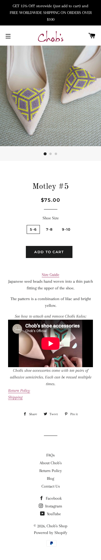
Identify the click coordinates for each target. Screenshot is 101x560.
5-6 (33, 229)
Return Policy (50, 470)
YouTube (53, 513)
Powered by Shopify (50, 532)
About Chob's (51, 462)
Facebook (53, 498)
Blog (50, 478)
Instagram (53, 506)
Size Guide (50, 274)
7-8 (49, 229)
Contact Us (50, 486)
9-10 (66, 229)
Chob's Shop (57, 526)
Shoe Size (51, 218)
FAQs (50, 455)
